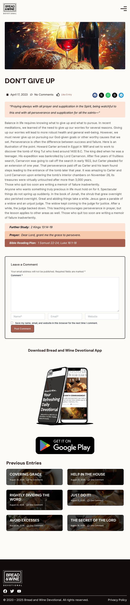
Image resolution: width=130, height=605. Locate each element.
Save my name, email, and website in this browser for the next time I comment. (56, 323)
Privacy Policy (117, 600)
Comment (17, 275)
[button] (95, 95)
